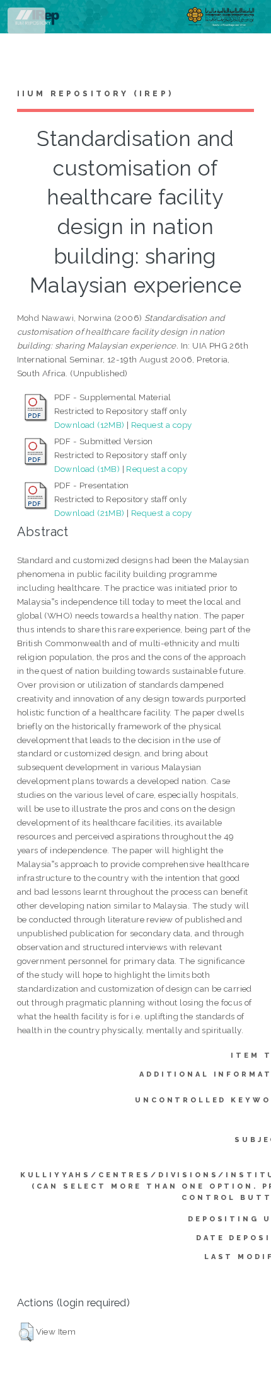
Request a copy (161, 425)
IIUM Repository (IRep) (95, 93)
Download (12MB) (89, 425)
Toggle (27, 23)
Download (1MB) (87, 469)
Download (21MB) (89, 513)
